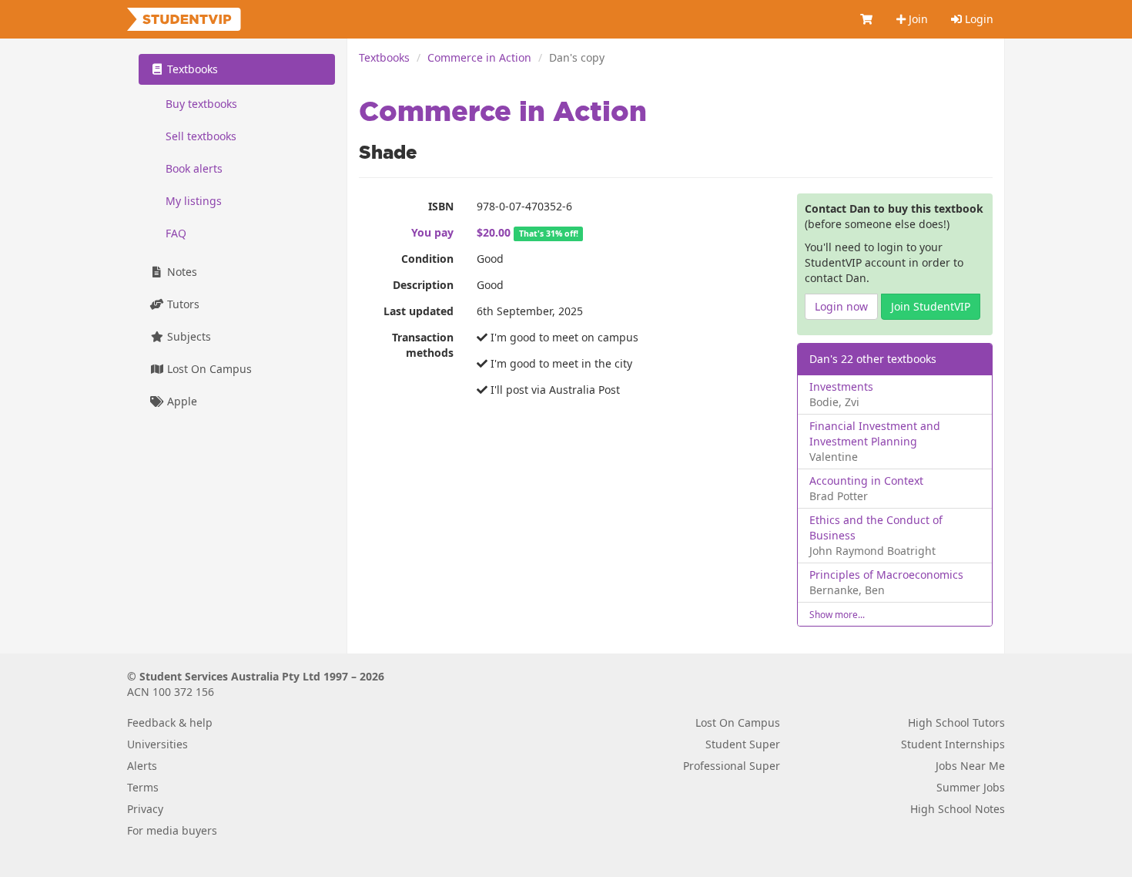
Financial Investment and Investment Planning (874, 433)
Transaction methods (423, 345)
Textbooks (384, 57)
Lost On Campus (208, 368)
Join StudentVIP (930, 306)
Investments (841, 386)
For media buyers (172, 830)
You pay (432, 232)
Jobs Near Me (970, 765)
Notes (180, 271)
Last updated (418, 311)
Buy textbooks (201, 103)
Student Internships (953, 744)
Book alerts (194, 168)
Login (977, 19)
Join (917, 19)
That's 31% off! (548, 233)
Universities (157, 744)
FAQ (176, 233)
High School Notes (957, 808)
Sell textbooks (201, 136)
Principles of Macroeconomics (886, 574)
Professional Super (731, 765)
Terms (143, 787)
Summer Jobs (970, 787)
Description (423, 284)
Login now (841, 306)
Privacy (145, 808)
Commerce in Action (479, 57)
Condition (427, 258)
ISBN (441, 206)
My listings (194, 200)
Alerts (142, 765)
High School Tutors (956, 722)
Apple (180, 401)
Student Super (742, 744)
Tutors (181, 304)
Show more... (837, 614)
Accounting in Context (866, 480)
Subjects (187, 336)
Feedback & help (170, 722)
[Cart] (867, 19)
